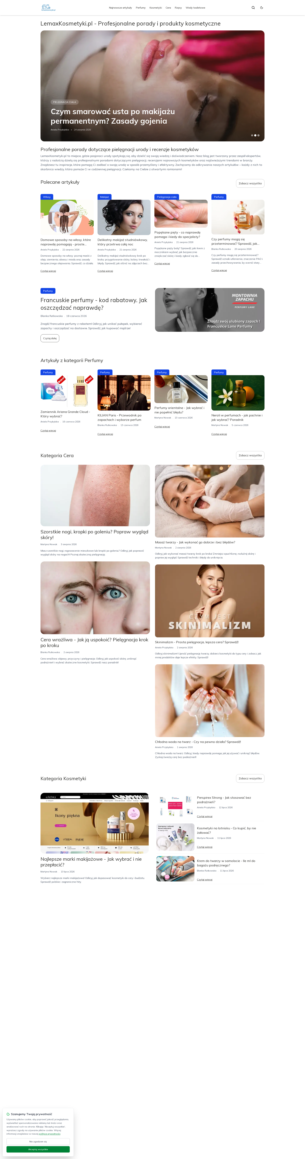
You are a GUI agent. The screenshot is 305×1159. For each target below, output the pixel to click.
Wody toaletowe (195, 7)
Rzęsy (178, 7)
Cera (168, 7)
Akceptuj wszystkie (38, 1149)
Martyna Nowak (59, 129)
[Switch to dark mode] (261, 7)
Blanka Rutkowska (221, 249)
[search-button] (253, 7)
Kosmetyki (155, 7)
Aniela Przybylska (50, 249)
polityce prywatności (49, 1133)
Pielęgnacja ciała (166, 196)
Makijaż (104, 196)
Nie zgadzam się (38, 1141)
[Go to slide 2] (255, 135)
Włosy (47, 196)
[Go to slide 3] (258, 135)
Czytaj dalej (50, 338)
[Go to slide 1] (252, 135)
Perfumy (141, 7)
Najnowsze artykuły (120, 7)
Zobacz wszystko (250, 183)
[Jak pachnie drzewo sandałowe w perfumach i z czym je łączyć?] (152, 85)
